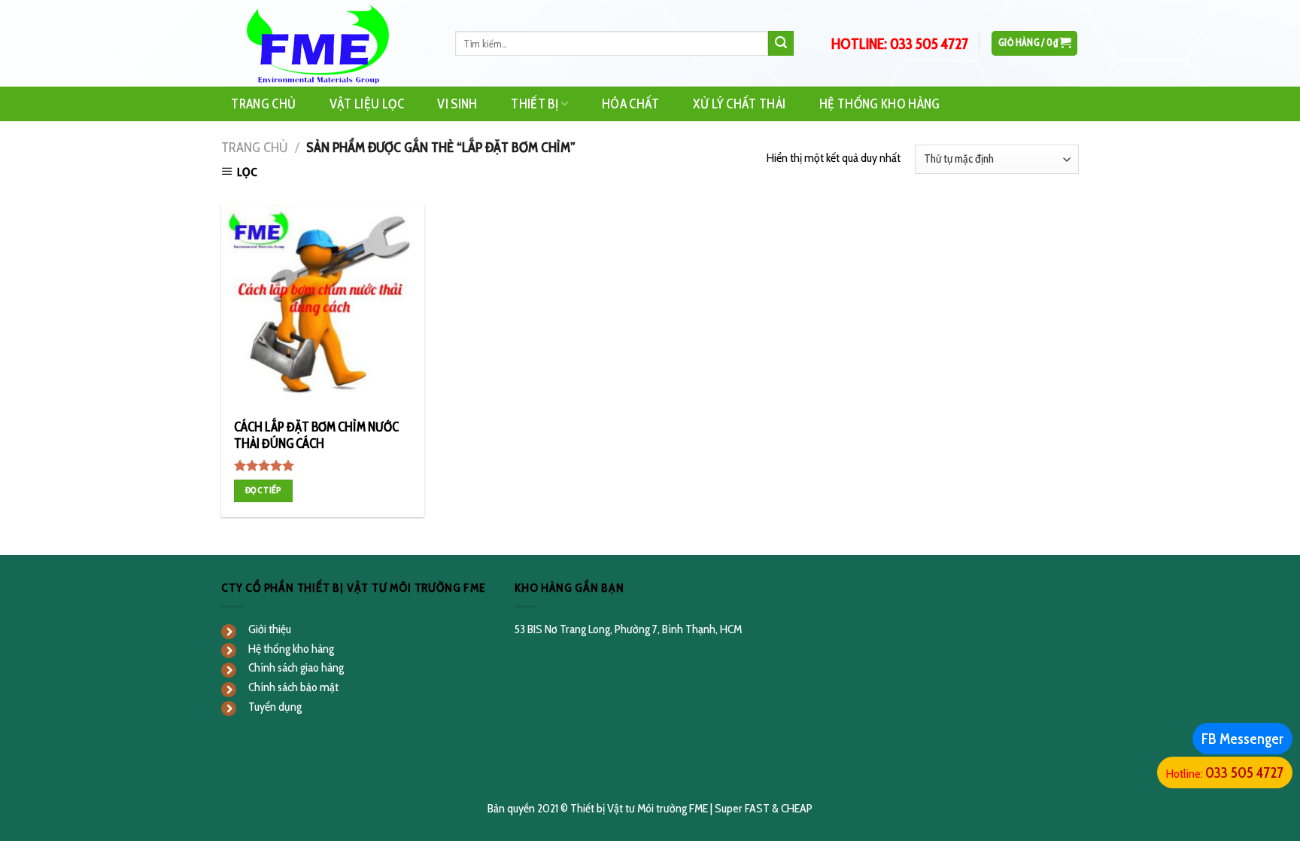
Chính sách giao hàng (296, 667)
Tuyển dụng (275, 706)
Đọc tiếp (263, 490)
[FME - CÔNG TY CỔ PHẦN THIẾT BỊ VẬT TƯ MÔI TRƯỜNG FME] (327, 44)
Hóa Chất (631, 103)
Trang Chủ (263, 103)
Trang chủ (254, 147)
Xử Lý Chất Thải (739, 103)
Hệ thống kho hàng (291, 648)
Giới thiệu (269, 629)
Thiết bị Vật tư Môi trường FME (639, 808)
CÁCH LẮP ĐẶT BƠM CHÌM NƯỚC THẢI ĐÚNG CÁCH (316, 435)
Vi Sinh (457, 103)
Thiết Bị (534, 103)
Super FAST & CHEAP (763, 808)
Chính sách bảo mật (293, 687)
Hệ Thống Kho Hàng (879, 103)
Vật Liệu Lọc (367, 103)
